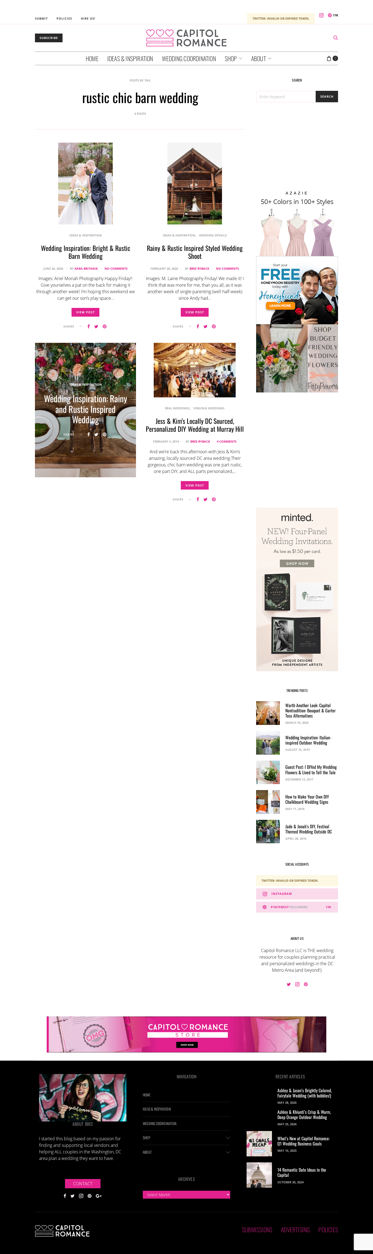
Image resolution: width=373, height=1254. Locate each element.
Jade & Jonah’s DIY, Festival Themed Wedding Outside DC (308, 829)
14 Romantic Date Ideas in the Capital (301, 1172)
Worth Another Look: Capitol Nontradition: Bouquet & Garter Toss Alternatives (310, 710)
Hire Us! (88, 18)
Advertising (295, 1229)
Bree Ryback (199, 268)
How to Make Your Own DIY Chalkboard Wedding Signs (307, 799)
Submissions (257, 1229)
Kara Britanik (86, 268)
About (258, 58)
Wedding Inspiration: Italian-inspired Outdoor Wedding (308, 740)
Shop (231, 58)
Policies (64, 18)
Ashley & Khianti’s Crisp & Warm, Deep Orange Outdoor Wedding (304, 1114)
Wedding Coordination (189, 58)
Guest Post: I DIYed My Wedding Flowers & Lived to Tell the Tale (311, 769)
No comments (116, 268)
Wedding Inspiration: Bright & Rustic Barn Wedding (85, 252)
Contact (82, 1184)
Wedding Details (213, 235)
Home (92, 58)
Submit (41, 18)
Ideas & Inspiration (130, 58)
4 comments (226, 441)
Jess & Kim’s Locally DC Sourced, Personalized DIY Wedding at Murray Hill (195, 425)
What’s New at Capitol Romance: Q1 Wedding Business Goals (303, 1141)
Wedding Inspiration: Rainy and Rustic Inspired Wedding (85, 409)
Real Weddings (177, 408)
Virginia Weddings (208, 408)
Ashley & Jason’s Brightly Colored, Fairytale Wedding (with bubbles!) (304, 1093)
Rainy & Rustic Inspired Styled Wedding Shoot (195, 252)
